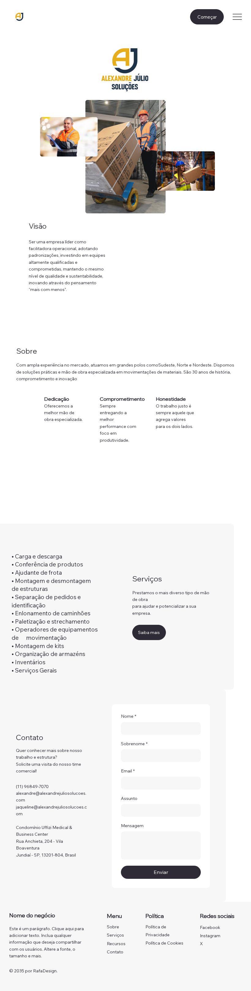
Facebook (210, 927)
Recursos (116, 943)
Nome (128, 716)
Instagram (210, 935)
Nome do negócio (32, 915)
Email (128, 771)
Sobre (113, 927)
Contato (115, 952)
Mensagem (132, 825)
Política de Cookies (164, 943)
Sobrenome (134, 743)
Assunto (129, 798)
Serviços (115, 935)
